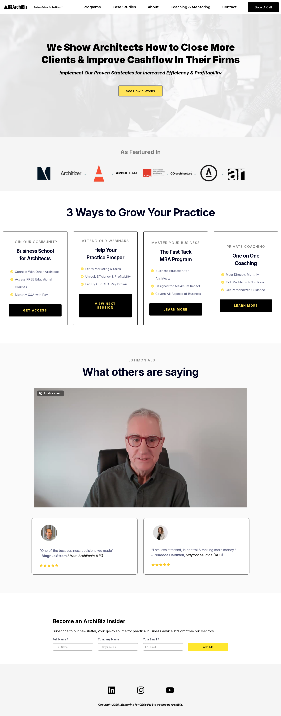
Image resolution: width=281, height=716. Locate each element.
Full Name (60, 639)
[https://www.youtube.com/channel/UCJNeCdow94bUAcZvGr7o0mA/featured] (169, 690)
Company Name (108, 639)
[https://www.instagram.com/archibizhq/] (140, 690)
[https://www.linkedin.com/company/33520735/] (111, 690)
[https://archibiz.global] (15, 7)
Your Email (151, 639)
